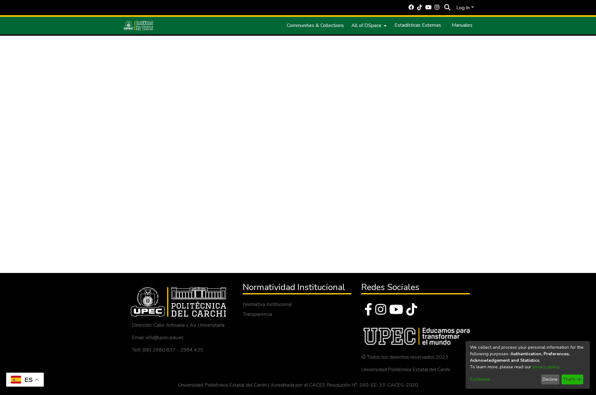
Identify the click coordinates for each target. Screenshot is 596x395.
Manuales (462, 25)
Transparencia (257, 314)
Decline (550, 379)
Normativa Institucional (267, 304)
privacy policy (545, 367)
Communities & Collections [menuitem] (315, 25)
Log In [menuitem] (463, 7)
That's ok (572, 379)
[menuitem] (368, 25)
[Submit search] (447, 7)
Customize (480, 379)
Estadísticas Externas (418, 25)
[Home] (138, 25)
